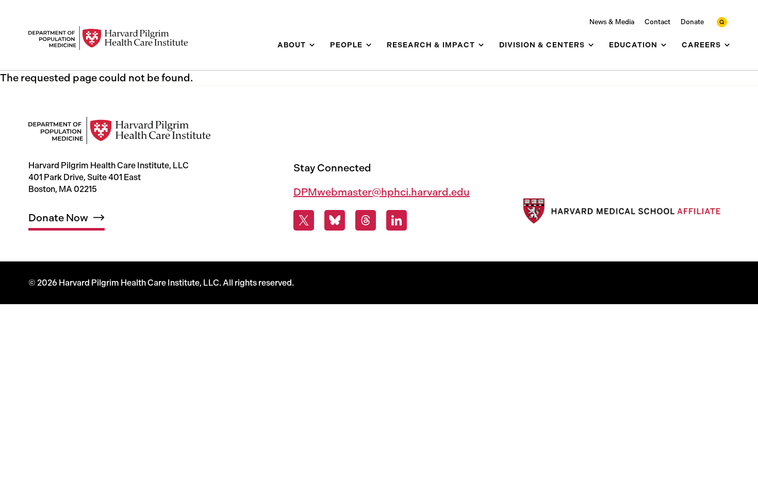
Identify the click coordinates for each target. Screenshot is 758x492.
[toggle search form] (722, 22)
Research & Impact (431, 45)
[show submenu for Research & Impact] (481, 45)
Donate (692, 22)
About (291, 45)
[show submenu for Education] (663, 45)
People (346, 45)
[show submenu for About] (312, 45)
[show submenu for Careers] (727, 45)
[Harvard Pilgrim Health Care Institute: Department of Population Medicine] (113, 38)
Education (633, 45)
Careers (701, 45)
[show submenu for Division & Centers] (591, 45)
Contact (657, 22)
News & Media (611, 22)
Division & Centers (542, 45)
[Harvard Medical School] (621, 213)
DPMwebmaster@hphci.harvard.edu (381, 192)
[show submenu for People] (368, 45)
